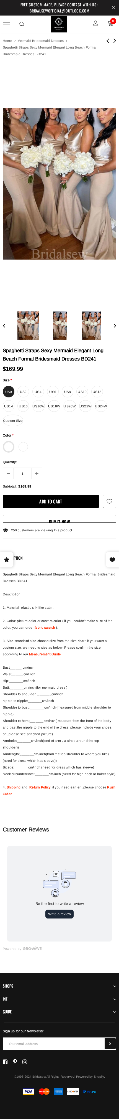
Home (7, 41)
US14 (8, 406)
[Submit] (110, 1043)
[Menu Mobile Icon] (6, 24)
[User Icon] (95, 24)
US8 (67, 392)
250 (14, 530)
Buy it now (59, 521)
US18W (54, 406)
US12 (97, 392)
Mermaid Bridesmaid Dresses (40, 41)
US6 (52, 392)
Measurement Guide (45, 654)
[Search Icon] (21, 24)
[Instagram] (24, 1061)
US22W (85, 406)
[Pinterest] (15, 1061)
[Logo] (59, 23)
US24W (101, 406)
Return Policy (39, 787)
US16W (39, 406)
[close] (113, 8)
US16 (23, 406)
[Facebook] (5, 1061)
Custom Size (13, 421)
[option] (59, 184)
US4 (38, 392)
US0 (8, 392)
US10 (82, 392)
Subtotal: (10, 486)
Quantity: (10, 462)
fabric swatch (45, 628)
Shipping (14, 787)
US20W (70, 406)
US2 (23, 392)
